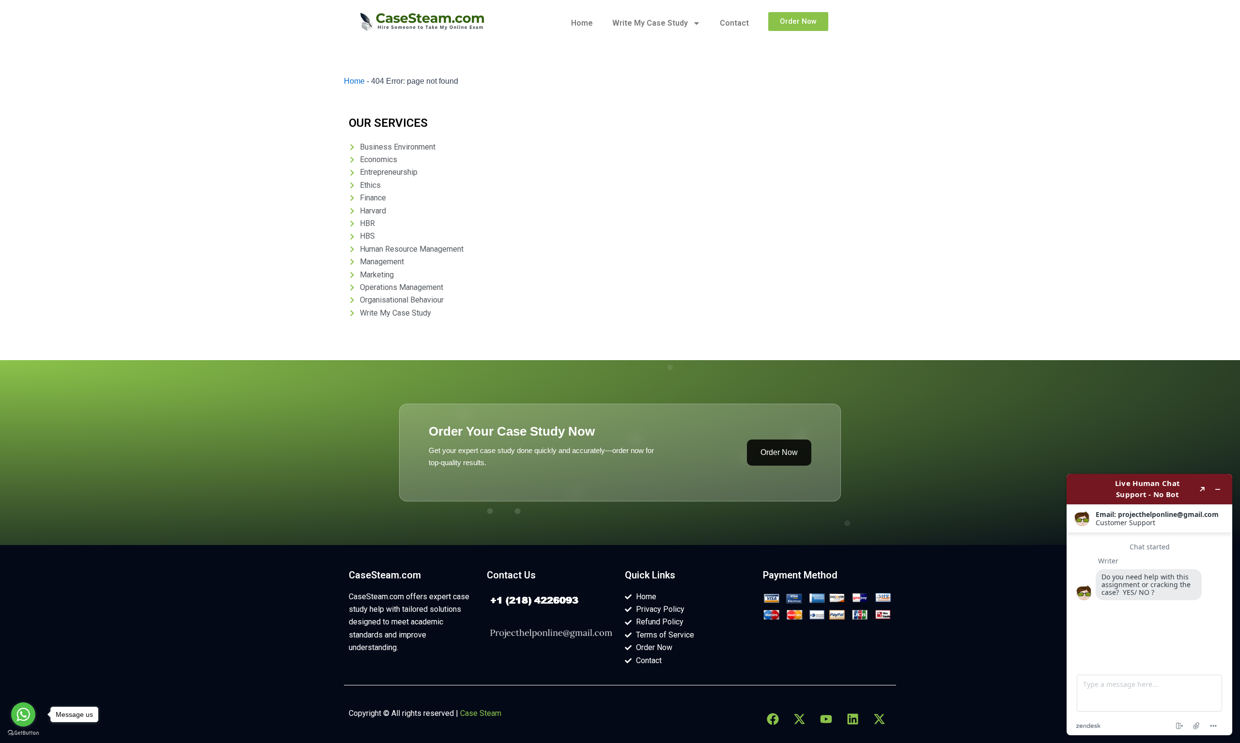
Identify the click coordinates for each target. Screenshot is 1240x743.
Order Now (779, 452)
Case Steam (480, 713)
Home (582, 23)
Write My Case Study (650, 23)
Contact (734, 23)
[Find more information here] (1149, 604)
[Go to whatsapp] (23, 714)
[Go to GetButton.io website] (23, 733)
